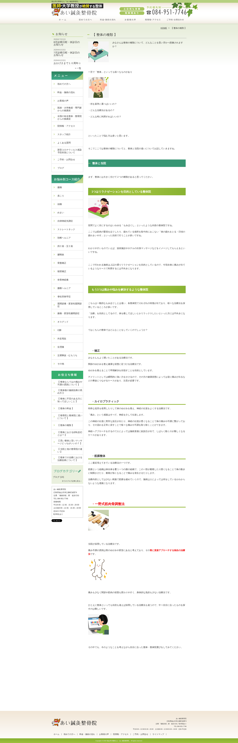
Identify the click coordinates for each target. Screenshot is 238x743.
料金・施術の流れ (108, 21)
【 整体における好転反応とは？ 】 (69, 433)
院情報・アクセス (152, 21)
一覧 (79, 68)
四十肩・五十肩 (65, 246)
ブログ (60, 168)
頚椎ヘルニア (64, 238)
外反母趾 (61, 338)
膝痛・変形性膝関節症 (68, 313)
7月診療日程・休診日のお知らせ (67, 53)
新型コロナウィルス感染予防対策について (69, 151)
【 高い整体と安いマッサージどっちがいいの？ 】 (69, 442)
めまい (60, 212)
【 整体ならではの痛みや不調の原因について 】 (69, 383)
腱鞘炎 (60, 254)
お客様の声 (130, 21)
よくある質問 (64, 143)
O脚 (59, 330)
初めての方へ (85, 21)
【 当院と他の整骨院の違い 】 (69, 450)
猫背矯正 (61, 271)
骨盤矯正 (61, 263)
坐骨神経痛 (62, 280)
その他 (60, 364)
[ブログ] (67, 473)
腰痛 (59, 187)
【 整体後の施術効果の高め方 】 (69, 391)
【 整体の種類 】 (65, 425)
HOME (164, 28)
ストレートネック (66, 229)
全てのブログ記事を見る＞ (72, 481)
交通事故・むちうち (67, 355)
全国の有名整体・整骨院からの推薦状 (69, 117)
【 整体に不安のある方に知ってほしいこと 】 (69, 400)
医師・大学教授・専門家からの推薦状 (69, 109)
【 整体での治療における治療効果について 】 (69, 458)
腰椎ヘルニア (64, 288)
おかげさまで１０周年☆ (67, 63)
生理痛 (60, 347)
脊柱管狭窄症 (64, 296)
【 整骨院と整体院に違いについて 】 (69, 416)
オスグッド (62, 322)
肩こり (60, 196)
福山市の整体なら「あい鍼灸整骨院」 (118, 740)
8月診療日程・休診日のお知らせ (67, 43)
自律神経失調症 (65, 221)
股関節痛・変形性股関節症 (69, 305)
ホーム (63, 21)
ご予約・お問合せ (175, 21)
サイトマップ (158, 734)
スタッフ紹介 (64, 134)
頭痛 (59, 204)
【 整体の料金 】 (65, 408)
